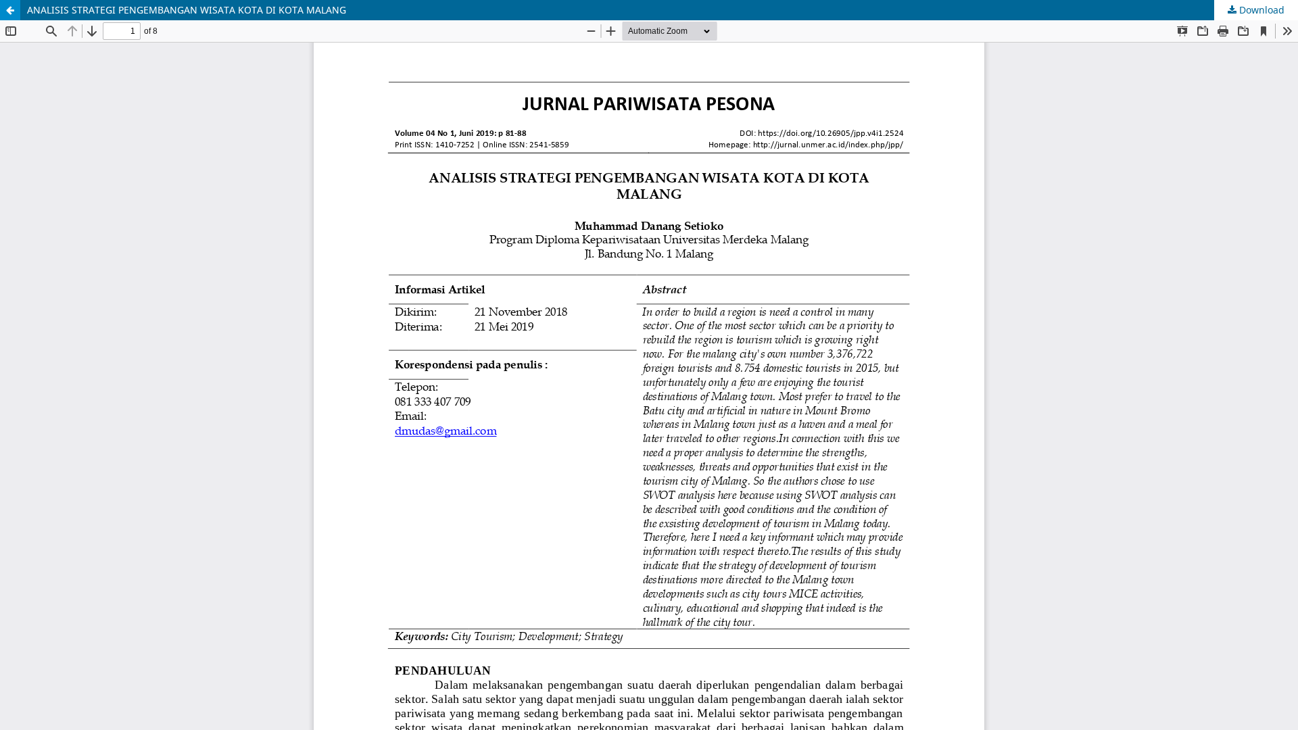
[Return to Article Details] (10, 10)
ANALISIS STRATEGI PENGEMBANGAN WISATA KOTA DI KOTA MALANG (186, 9)
